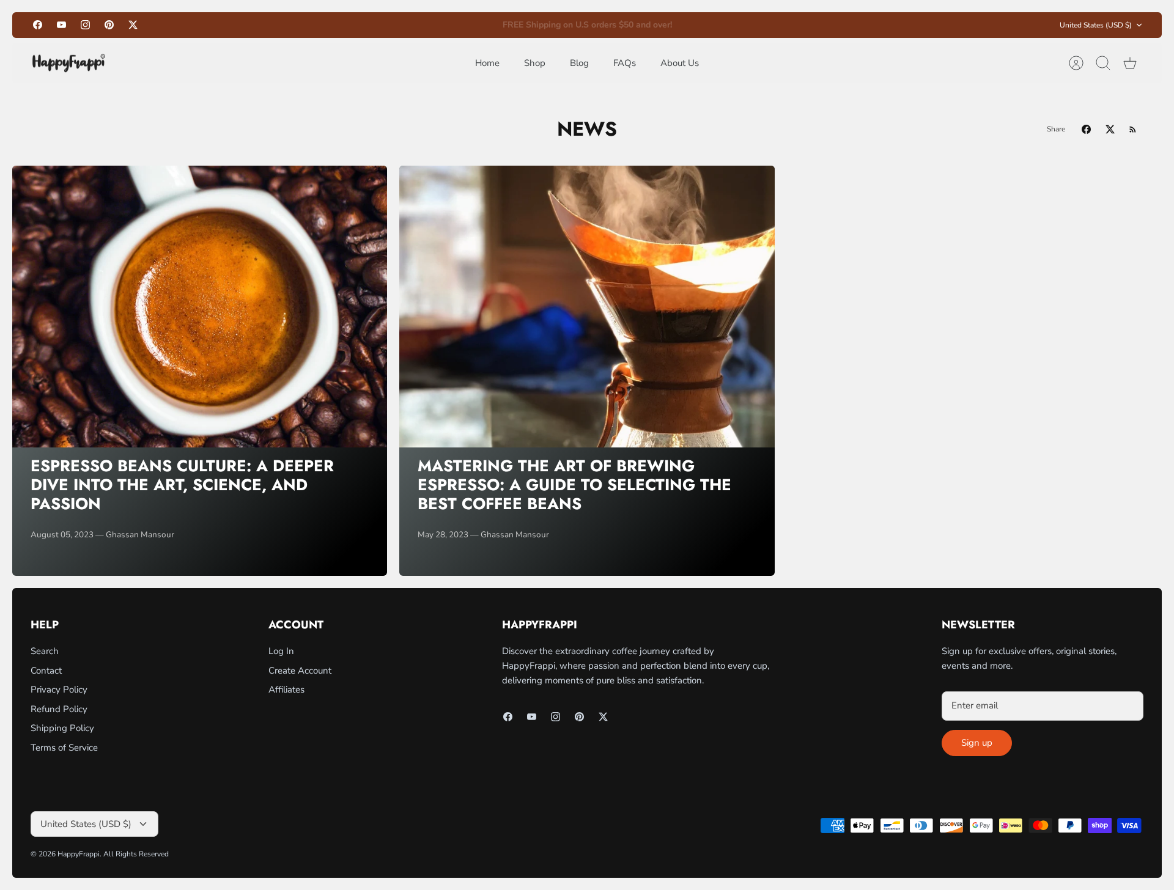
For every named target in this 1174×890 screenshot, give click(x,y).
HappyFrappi (78, 854)
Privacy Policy (59, 689)
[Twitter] (133, 24)
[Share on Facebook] (1086, 129)
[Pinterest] (109, 24)
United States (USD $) (1096, 25)
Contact (46, 670)
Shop (534, 63)
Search (45, 651)
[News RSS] (1132, 129)
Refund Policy (59, 709)
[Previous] (413, 25)
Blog (579, 63)
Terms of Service (64, 747)
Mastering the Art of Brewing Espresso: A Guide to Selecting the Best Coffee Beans (574, 484)
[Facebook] (38, 24)
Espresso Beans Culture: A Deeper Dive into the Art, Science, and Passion (182, 484)
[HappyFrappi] (69, 63)
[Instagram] (85, 24)
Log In (281, 651)
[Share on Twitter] (1110, 129)
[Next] (760, 25)
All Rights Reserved (136, 854)
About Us (679, 63)
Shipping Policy (62, 728)
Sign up (976, 743)
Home (487, 63)
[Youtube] (61, 24)
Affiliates (286, 689)
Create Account (299, 670)
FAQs (624, 63)
